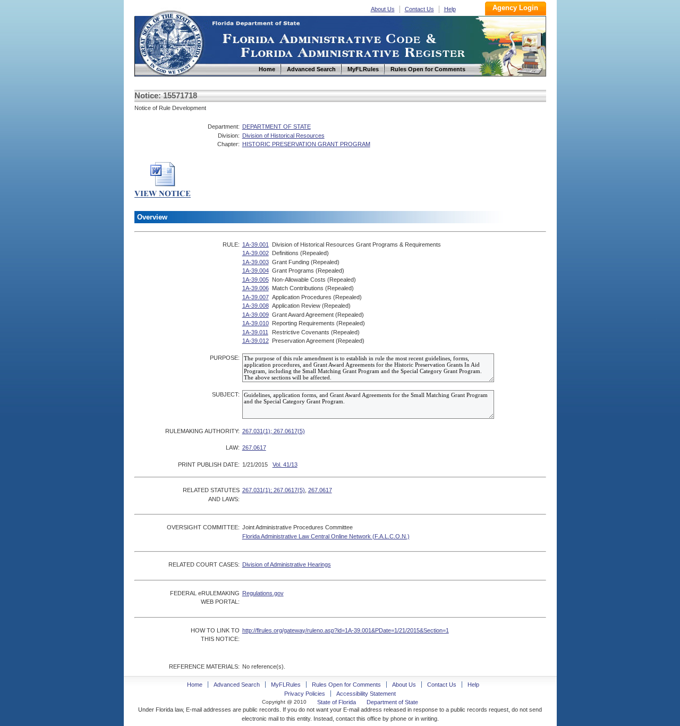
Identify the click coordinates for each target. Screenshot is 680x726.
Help (450, 9)
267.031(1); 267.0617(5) (273, 431)
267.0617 (254, 447)
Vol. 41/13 (285, 464)
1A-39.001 (255, 244)
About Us (383, 9)
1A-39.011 (255, 332)
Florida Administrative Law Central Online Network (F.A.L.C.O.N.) (326, 536)
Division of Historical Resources (283, 135)
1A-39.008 (255, 305)
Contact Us (419, 9)
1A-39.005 (255, 279)
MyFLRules (286, 684)
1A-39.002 (255, 253)
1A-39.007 (255, 297)
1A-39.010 (255, 323)
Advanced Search (237, 684)
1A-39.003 (255, 262)
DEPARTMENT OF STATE (276, 126)
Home (170, 41)
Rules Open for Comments (346, 684)
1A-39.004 (255, 270)
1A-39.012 (255, 340)
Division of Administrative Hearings (286, 564)
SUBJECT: (226, 394)
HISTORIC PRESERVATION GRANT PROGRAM (306, 144)
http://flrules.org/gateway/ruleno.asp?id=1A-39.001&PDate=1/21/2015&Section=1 (345, 630)
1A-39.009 (255, 314)
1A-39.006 (255, 288)
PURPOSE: (225, 357)
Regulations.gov (263, 593)
